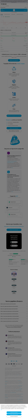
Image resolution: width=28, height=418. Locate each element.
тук (1, 409)
